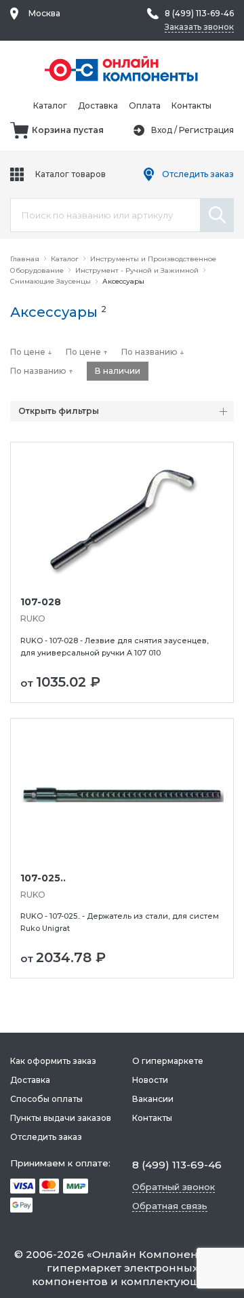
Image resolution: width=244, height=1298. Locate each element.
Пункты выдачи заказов (60, 1118)
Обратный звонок (173, 1186)
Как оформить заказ (53, 1061)
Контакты (191, 105)
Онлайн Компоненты (151, 1254)
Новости (150, 1080)
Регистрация (206, 130)
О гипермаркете (167, 1061)
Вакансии (153, 1099)
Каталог (50, 105)
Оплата (145, 105)
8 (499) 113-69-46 (199, 13)
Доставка (98, 105)
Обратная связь (169, 1205)
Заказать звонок (199, 27)
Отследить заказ (198, 174)
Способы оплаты (46, 1099)
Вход (161, 130)
